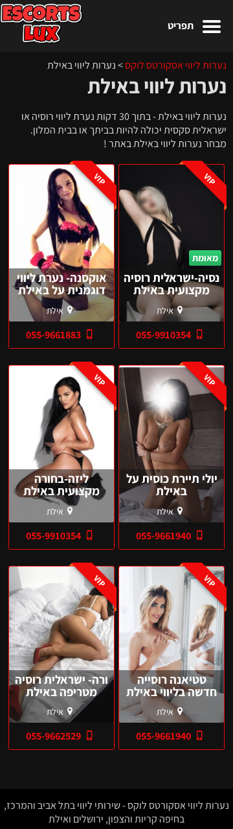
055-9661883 (54, 335)
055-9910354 (164, 335)
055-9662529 (54, 736)
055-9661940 (164, 536)
